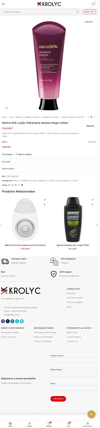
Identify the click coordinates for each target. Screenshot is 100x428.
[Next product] (94, 117)
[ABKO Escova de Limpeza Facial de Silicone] (25, 219)
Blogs (69, 307)
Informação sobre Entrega (45, 332)
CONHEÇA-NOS (73, 289)
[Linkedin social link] (15, 185)
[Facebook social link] (9, 185)
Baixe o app (89, 12)
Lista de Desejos (74, 337)
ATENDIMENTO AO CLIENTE (79, 328)
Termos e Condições (42, 341)
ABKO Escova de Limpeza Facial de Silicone (25, 245)
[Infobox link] (24, 261)
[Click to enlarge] (7, 108)
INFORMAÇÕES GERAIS (44, 328)
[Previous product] (88, 117)
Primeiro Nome (56, 355)
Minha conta (72, 332)
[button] (92, 204)
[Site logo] (49, 3)
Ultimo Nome (56, 369)
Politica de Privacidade (43, 337)
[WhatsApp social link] (18, 185)
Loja (11, 117)
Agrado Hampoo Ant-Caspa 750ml (73, 245)
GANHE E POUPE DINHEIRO (12, 328)
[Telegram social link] (22, 185)
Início (4, 117)
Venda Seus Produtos (10, 332)
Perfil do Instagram (75, 302)
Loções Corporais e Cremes (72, 117)
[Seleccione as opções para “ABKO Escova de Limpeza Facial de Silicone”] (45, 204)
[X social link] (12, 185)
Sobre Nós (71, 293)
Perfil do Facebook (75, 297)
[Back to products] (91, 117)
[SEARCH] (77, 12)
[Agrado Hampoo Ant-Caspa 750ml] (73, 219)
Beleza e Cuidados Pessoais (27, 117)
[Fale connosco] (91, 414)
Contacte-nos (72, 341)
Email (52, 383)
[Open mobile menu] (3, 4)
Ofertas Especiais (8, 337)
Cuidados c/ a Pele (50, 117)
